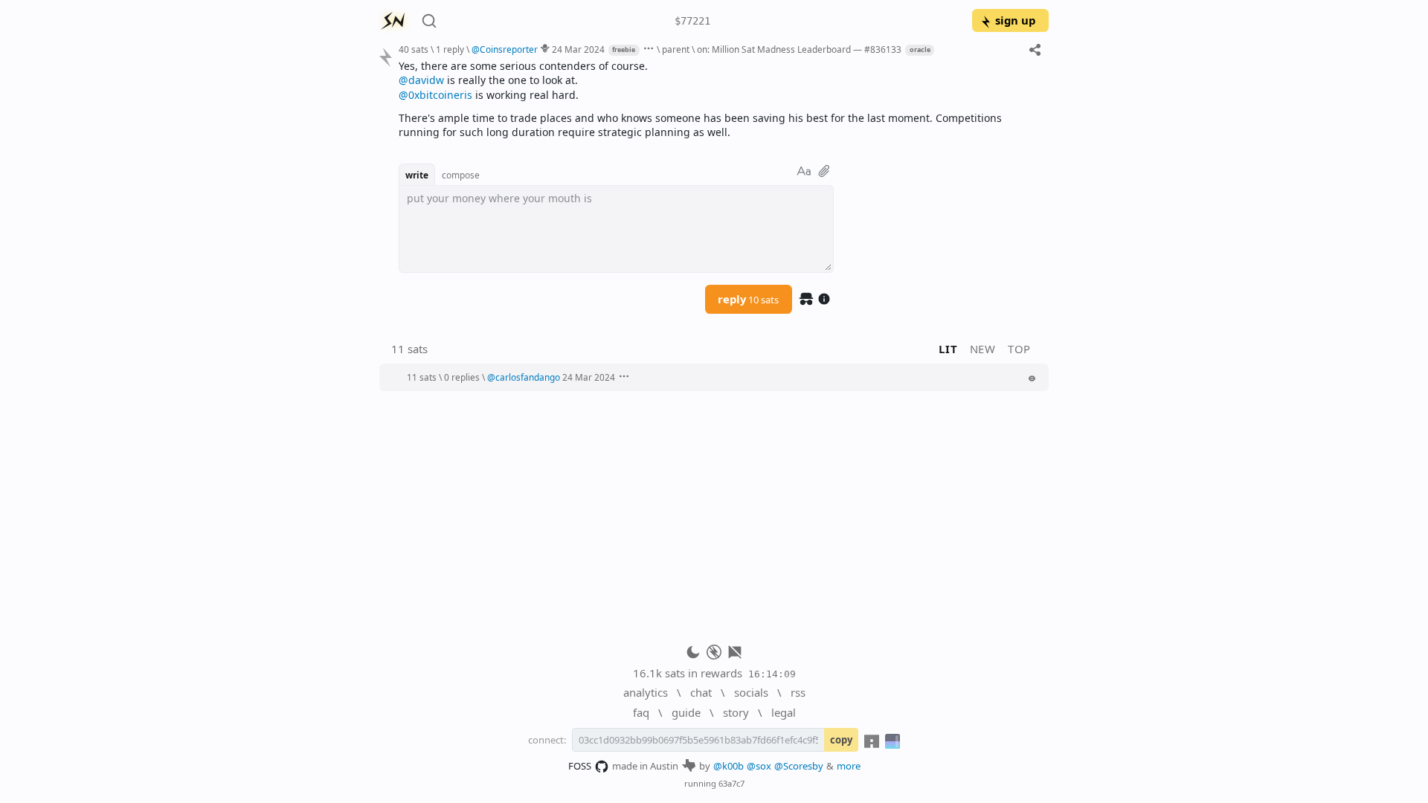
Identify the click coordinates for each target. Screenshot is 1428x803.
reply (748, 298)
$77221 (692, 21)
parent (675, 49)
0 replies (462, 377)
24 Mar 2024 (578, 49)
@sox (759, 766)
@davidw (421, 80)
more (849, 766)
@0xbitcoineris (435, 95)
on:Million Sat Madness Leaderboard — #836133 (799, 49)
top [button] (1019, 348)
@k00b (728, 766)
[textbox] (718, 99)
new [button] (983, 348)
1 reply (450, 49)
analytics (645, 692)
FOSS (579, 766)
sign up (1015, 20)
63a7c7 (731, 783)
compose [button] (461, 175)
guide (686, 712)
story (736, 712)
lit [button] (948, 348)
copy (841, 739)
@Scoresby (798, 766)
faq (641, 712)
